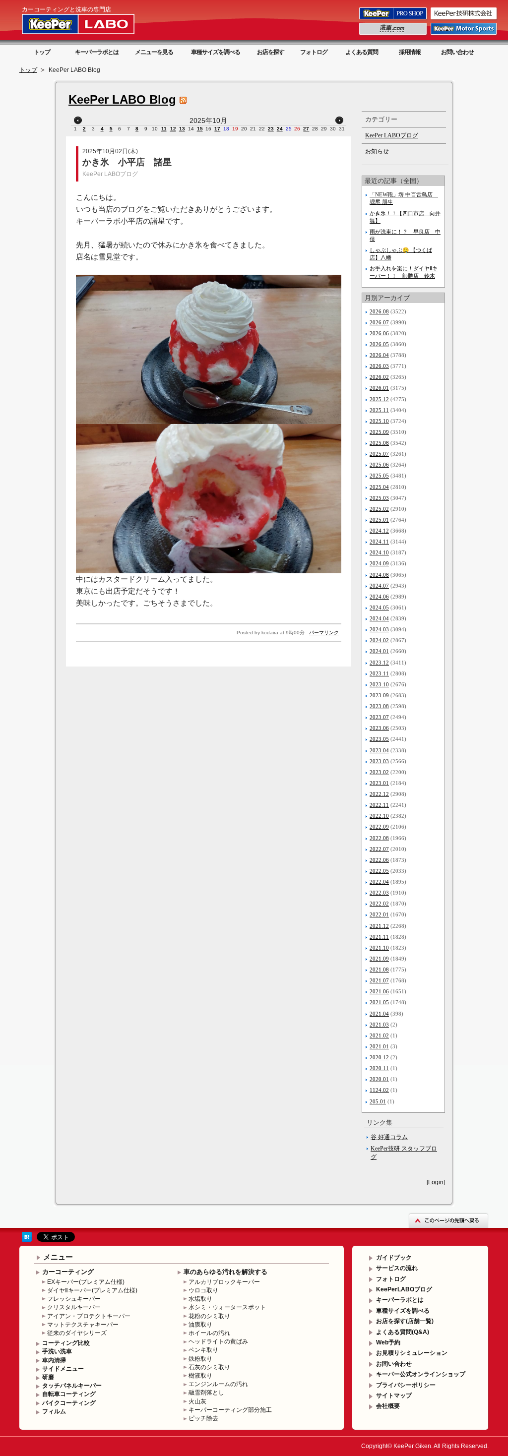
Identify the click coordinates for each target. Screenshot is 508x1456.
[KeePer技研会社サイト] (464, 18)
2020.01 (379, 1079)
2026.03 (379, 366)
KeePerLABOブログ (404, 1289)
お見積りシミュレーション (411, 1352)
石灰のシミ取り (209, 1367)
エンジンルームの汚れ (218, 1384)
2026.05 (379, 344)
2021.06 (379, 991)
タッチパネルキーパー (72, 1385)
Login (436, 1182)
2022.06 (379, 860)
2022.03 (379, 893)
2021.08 (379, 969)
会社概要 (388, 1405)
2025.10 (379, 421)
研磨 (48, 1377)
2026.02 (379, 377)
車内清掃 (54, 1360)
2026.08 (379, 311)
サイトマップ (394, 1395)
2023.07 (379, 717)
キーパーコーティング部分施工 (230, 1409)
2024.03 (379, 629)
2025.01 (379, 520)
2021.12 (379, 926)
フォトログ (313, 52)
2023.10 (379, 684)
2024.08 (379, 575)
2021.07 (379, 980)
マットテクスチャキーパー (83, 1324)
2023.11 (379, 673)
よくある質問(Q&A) (402, 1332)
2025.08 (379, 443)
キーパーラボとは (97, 52)
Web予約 (388, 1342)
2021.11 (379, 937)
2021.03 (379, 1025)
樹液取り (200, 1375)
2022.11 (379, 805)
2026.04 (379, 355)
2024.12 (379, 531)
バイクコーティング (69, 1402)
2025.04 (379, 487)
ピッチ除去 (203, 1418)
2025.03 (379, 498)
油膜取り (200, 1324)
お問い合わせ (457, 52)
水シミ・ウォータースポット (227, 1307)
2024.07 (379, 586)
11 (164, 128)
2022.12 (379, 794)
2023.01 (379, 783)
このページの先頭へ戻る (448, 1220)
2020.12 (379, 1057)
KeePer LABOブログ (110, 174)
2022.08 (379, 838)
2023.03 (379, 761)
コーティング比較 (66, 1342)
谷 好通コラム (389, 1137)
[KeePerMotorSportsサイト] (464, 34)
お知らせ (377, 151)
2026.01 (379, 388)
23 (271, 128)
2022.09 (379, 827)
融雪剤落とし (206, 1392)
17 (217, 128)
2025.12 (379, 399)
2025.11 (379, 410)
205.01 (378, 1101)
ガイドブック (394, 1257)
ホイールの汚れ (209, 1333)
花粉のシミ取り (209, 1316)
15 (200, 128)
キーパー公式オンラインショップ (420, 1374)
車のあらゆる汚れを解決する (225, 1271)
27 (306, 128)
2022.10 (379, 816)
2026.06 (379, 333)
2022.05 (379, 871)
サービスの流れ (397, 1268)
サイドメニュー (63, 1368)
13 (182, 128)
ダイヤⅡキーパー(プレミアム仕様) (92, 1290)
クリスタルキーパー (74, 1307)
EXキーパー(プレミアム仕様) (86, 1281)
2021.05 (379, 1002)
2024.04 (379, 618)
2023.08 (379, 706)
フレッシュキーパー (74, 1298)
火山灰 (197, 1401)
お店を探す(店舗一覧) (405, 1321)
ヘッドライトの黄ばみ (218, 1341)
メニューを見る (154, 52)
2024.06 (379, 597)
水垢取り (200, 1298)
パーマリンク (324, 632)
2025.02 (379, 509)
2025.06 (379, 465)
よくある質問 (361, 52)
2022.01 (379, 914)
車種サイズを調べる (215, 52)
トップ (42, 52)
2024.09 (379, 563)
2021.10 (379, 948)
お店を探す (270, 52)
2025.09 (379, 432)
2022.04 (379, 882)
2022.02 (379, 904)
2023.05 (379, 739)
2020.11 (379, 1068)
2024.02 (379, 640)
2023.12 (379, 663)
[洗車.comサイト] (393, 34)
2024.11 (379, 542)
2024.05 (379, 607)
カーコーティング (68, 1271)
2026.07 (379, 322)
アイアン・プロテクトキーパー (88, 1316)
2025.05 (379, 476)
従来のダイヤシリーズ (77, 1333)
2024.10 (379, 552)
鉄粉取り (200, 1358)
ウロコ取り (203, 1290)
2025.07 (379, 454)
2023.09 (379, 695)
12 (173, 128)
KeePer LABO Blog (122, 99)
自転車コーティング (69, 1394)
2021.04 (379, 1014)
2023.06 (379, 728)
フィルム (54, 1411)
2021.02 (379, 1035)
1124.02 (379, 1090)
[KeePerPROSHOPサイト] (393, 18)
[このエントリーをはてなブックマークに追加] (27, 1239)
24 (280, 128)
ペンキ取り (203, 1349)
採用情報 (410, 52)
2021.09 (379, 959)
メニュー (58, 1257)
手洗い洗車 (57, 1351)
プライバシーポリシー (406, 1385)
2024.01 (379, 651)
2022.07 (379, 849)
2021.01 (379, 1046)
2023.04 (379, 750)
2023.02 (379, 772)
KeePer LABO (92, 23)
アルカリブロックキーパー (224, 1281)
